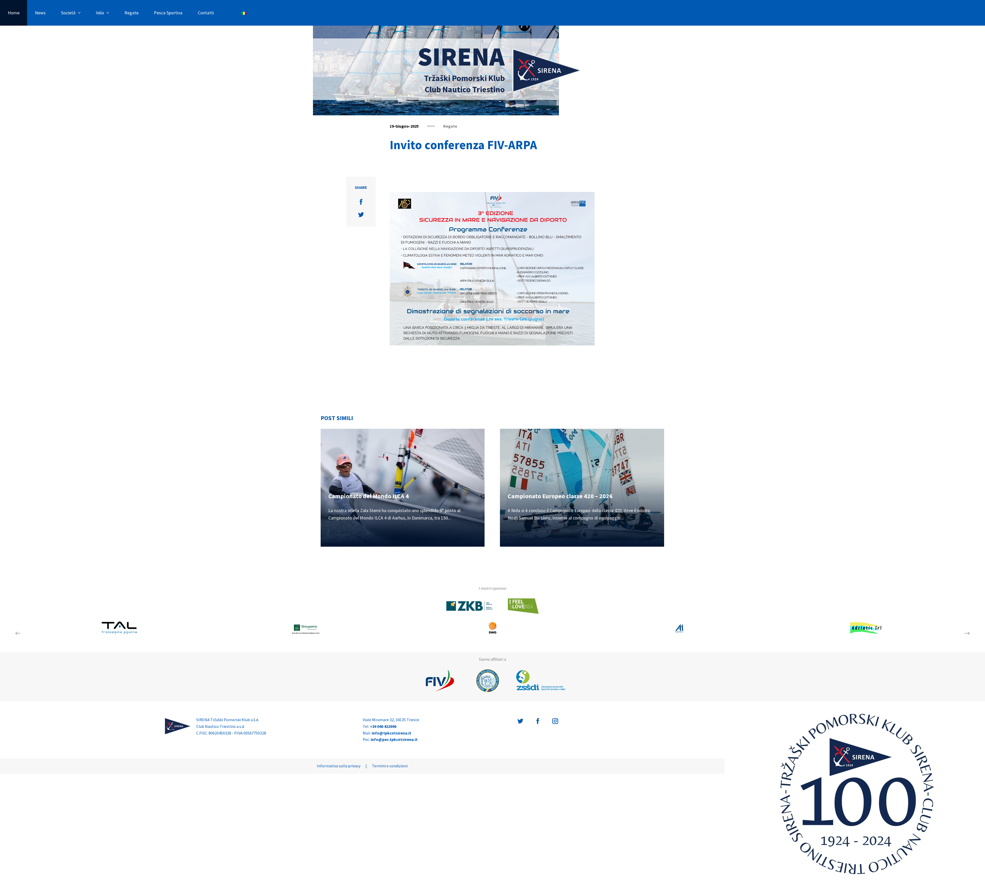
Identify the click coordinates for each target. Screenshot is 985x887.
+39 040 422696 (383, 726)
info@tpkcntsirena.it (391, 733)
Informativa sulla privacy (338, 765)
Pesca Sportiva (168, 13)
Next (967, 633)
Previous (18, 633)
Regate (131, 13)
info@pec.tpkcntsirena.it (394, 739)
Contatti (206, 13)
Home (13, 13)
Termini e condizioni (390, 765)
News (40, 13)
